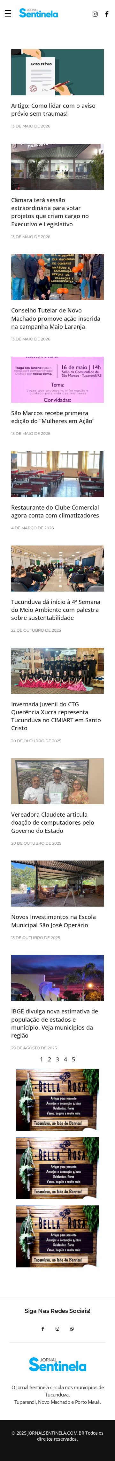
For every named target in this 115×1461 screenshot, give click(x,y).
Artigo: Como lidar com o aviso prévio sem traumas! (53, 109)
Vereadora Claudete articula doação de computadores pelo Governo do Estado (52, 822)
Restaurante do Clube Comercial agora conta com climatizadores (55, 511)
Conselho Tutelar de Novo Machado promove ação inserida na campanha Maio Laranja (55, 318)
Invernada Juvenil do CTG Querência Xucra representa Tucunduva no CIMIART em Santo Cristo (56, 716)
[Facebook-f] (42, 1329)
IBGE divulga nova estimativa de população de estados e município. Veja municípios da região (54, 1023)
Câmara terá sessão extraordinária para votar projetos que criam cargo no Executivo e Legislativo (50, 212)
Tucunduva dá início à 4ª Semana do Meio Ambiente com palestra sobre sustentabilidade (55, 609)
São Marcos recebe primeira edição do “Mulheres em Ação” (53, 417)
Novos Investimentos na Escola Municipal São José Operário (53, 921)
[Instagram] (57, 1329)
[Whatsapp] (72, 1329)
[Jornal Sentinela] (38, 12)
